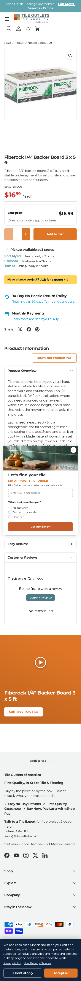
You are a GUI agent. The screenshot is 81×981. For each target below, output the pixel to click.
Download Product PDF (54, 358)
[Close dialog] (73, 450)
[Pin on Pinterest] (37, 329)
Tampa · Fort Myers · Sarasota (53, 844)
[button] (37, 28)
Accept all (61, 973)
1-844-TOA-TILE (16, 831)
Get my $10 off (41, 526)
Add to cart (55, 234)
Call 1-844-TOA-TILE (23, 711)
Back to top (38, 760)
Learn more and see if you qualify (35, 319)
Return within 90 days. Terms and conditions (43, 302)
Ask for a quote (51, 280)
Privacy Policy (12, 963)
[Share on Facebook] (28, 329)
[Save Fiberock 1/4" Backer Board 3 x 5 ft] (70, 55)
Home (7, 43)
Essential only (23, 973)
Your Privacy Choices (37, 963)
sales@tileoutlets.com (21, 836)
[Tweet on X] (20, 329)
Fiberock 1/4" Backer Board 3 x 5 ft (33, 43)
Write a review (41, 598)
